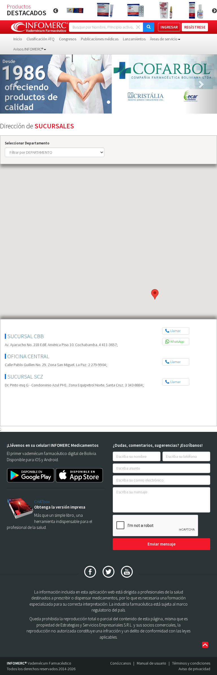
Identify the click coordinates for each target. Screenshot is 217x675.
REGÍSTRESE (194, 27)
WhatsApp (177, 341)
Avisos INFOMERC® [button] (28, 49)
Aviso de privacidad (194, 668)
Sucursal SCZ (25, 376)
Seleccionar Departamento (27, 143)
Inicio (17, 38)
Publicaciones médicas (99, 38)
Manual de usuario (151, 663)
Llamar (175, 331)
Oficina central (28, 356)
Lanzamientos (134, 38)
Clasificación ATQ (41, 38)
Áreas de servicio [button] (163, 38)
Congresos (67, 38)
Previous (55, 11)
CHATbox (42, 501)
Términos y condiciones (191, 663)
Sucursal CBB (25, 336)
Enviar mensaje (161, 544)
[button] (16, 84)
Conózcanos (120, 663)
